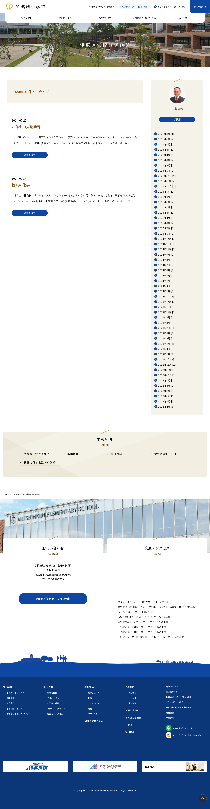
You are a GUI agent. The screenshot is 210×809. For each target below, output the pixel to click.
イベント (132, 698)
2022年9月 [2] (166, 380)
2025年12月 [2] (167, 175)
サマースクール (95, 713)
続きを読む (30, 155)
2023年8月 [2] (166, 322)
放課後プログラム (94, 720)
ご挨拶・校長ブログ (37, 454)
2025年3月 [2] (166, 223)
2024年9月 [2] (166, 254)
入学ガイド (133, 692)
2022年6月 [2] (166, 396)
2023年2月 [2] (166, 354)
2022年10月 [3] (167, 375)
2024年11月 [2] (166, 244)
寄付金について (96, 6)
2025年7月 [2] (166, 202)
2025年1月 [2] (166, 233)
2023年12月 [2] (167, 301)
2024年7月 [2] (166, 265)
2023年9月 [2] (166, 317)
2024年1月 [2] (166, 296)
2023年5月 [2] (166, 338)
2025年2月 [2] (166, 228)
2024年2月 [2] (166, 291)
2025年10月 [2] (167, 186)
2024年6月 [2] (166, 270)
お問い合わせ (200, 6)
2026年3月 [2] (166, 160)
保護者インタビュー (56, 713)
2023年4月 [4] (166, 343)
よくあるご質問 (164, 6)
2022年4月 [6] (166, 406)
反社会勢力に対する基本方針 (179, 707)
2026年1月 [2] (166, 170)
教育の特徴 (52, 692)
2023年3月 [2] (166, 348)
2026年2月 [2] (166, 165)
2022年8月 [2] (166, 385)
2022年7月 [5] (166, 390)
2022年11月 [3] (166, 369)
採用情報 (130, 732)
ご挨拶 (177, 119)
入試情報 (132, 703)
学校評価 (170, 717)
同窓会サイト (112, 6)
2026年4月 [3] (166, 154)
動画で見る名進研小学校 (40, 462)
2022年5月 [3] (166, 401)
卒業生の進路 (53, 703)
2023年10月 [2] (167, 312)
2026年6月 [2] (166, 144)
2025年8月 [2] (166, 196)
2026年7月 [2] (166, 139)
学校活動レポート (165, 454)
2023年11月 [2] (166, 307)
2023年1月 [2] (166, 359)
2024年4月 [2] (166, 280)
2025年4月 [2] (166, 217)
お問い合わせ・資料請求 (53, 599)
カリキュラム (53, 698)
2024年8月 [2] (166, 259)
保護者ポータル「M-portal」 (136, 6)
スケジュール (94, 692)
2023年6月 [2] (166, 333)
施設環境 (116, 454)
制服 (90, 698)
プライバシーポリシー (176, 702)
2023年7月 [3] (166, 327)
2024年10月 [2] (167, 249)
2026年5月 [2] (166, 149)
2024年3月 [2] (166, 286)
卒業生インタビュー (56, 708)
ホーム (6, 494)
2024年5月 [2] (166, 275)
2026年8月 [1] (166, 133)
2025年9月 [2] (166, 191)
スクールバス (94, 703)
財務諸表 (170, 712)
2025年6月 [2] (166, 207)
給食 (90, 708)
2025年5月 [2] (166, 212)
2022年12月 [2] (167, 364)
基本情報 (73, 454)
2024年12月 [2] (167, 238)
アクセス (181, 6)
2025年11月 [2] (166, 181)
